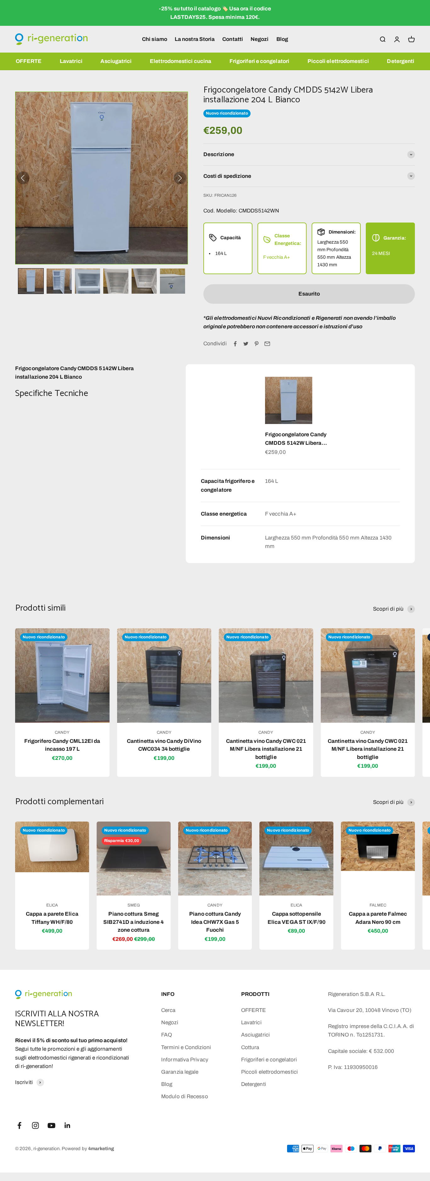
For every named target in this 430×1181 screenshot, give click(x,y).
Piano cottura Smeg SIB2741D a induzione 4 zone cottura (133, 922)
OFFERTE (29, 61)
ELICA (52, 905)
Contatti (232, 39)
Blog (282, 39)
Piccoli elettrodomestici (338, 61)
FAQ (166, 1035)
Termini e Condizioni (186, 1047)
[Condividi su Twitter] (245, 343)
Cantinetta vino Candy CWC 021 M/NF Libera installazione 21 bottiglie (266, 749)
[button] (31, 281)
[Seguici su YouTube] (51, 1125)
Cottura (250, 1047)
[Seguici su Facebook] (19, 1125)
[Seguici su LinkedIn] (67, 1125)
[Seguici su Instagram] (35, 1125)
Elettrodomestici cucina (180, 61)
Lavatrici (71, 61)
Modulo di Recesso (184, 1096)
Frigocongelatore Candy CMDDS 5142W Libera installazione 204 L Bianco (298, 439)
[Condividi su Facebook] (235, 343)
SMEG (133, 905)
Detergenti (400, 61)
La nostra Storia (195, 39)
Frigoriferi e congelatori (259, 61)
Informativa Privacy (184, 1060)
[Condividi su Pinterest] (256, 343)
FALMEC (378, 905)
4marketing (101, 1148)
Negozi (260, 39)
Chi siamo (154, 39)
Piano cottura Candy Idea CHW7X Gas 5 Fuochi (215, 922)
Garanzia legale (179, 1072)
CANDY (62, 732)
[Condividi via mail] (267, 343)
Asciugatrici (116, 61)
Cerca (168, 1010)
